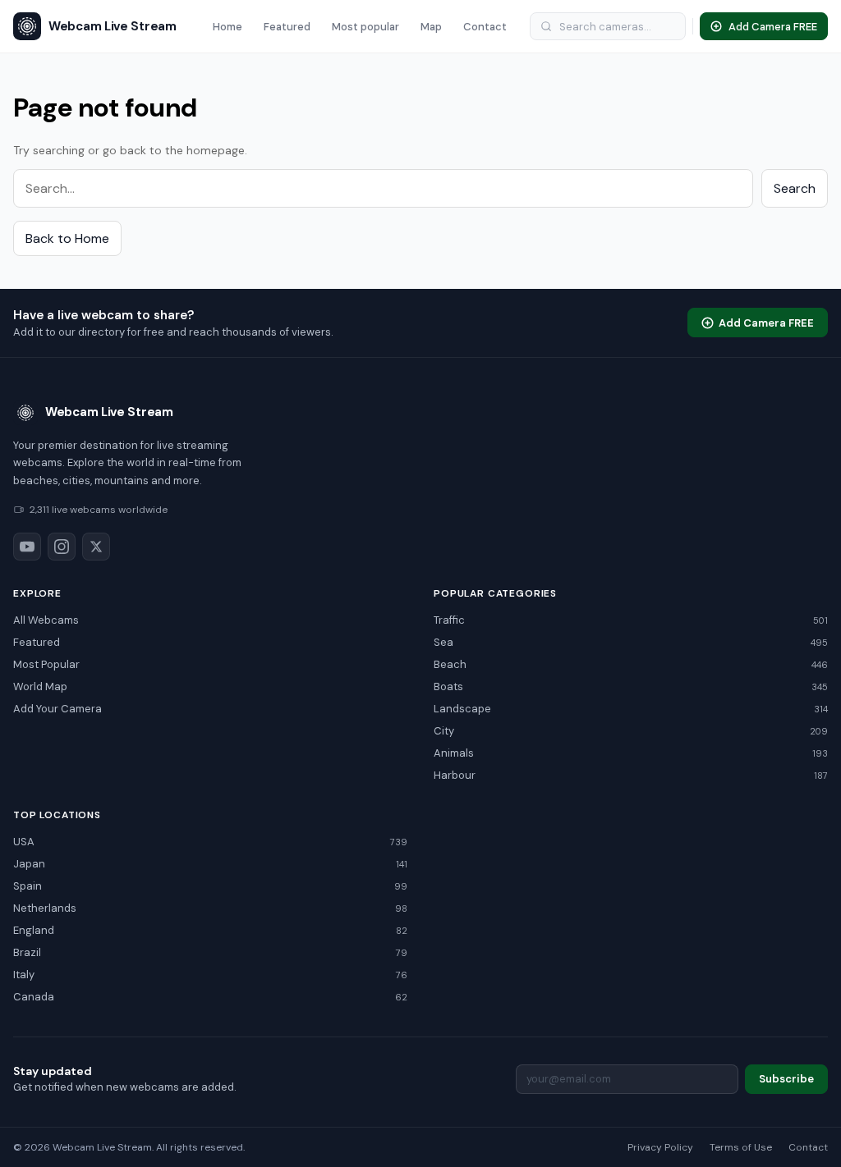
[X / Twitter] (96, 547)
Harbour (631, 775)
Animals (631, 753)
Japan (210, 864)
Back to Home (67, 238)
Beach (631, 664)
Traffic (631, 620)
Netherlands (210, 908)
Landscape (631, 709)
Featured (287, 27)
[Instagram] (62, 547)
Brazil (210, 952)
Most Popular (46, 664)
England (210, 930)
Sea (631, 642)
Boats (631, 686)
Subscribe (786, 1079)
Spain (210, 886)
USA (210, 842)
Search (795, 188)
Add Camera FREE (766, 323)
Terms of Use (741, 1147)
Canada (210, 997)
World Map (40, 686)
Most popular (365, 27)
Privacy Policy (660, 1147)
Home (227, 27)
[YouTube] (27, 547)
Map (431, 27)
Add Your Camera (57, 709)
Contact (485, 27)
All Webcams (46, 620)
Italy (210, 975)
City (631, 731)
